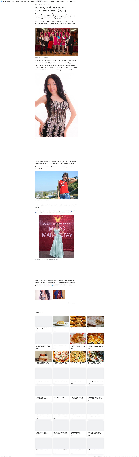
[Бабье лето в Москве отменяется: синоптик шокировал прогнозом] (78, 376)
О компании (6, 456)
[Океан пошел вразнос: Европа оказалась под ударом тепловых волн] (95, 394)
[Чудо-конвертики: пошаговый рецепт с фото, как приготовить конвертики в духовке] (78, 324)
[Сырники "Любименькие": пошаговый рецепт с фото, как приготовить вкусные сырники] (78, 341)
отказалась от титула (54, 212)
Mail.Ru (2, 456)
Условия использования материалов (125, 456)
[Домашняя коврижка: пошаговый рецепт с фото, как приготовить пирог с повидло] (95, 376)
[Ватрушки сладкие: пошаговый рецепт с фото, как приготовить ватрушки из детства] (61, 428)
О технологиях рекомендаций (103, 456)
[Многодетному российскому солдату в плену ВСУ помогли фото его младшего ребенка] (43, 341)
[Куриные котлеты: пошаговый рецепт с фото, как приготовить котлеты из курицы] (43, 411)
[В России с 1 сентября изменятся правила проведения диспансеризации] (95, 446)
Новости (49, 4)
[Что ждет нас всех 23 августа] (61, 341)
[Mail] (1, 1)
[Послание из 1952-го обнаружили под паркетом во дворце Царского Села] (43, 394)
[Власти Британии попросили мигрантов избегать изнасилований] (43, 446)
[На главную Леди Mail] (4, 1)
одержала (51, 284)
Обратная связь (134, 456)
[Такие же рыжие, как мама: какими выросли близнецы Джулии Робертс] (78, 446)
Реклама (10, 456)
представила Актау (50, 285)
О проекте (95, 456)
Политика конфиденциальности (114, 456)
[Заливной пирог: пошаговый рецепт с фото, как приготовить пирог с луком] (43, 376)
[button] (56, 42)
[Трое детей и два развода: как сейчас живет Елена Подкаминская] (43, 324)
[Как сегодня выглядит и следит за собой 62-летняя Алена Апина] (61, 376)
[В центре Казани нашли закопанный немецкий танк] (95, 411)
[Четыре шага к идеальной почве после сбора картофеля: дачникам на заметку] (61, 446)
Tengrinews (44, 4)
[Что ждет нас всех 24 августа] (61, 394)
